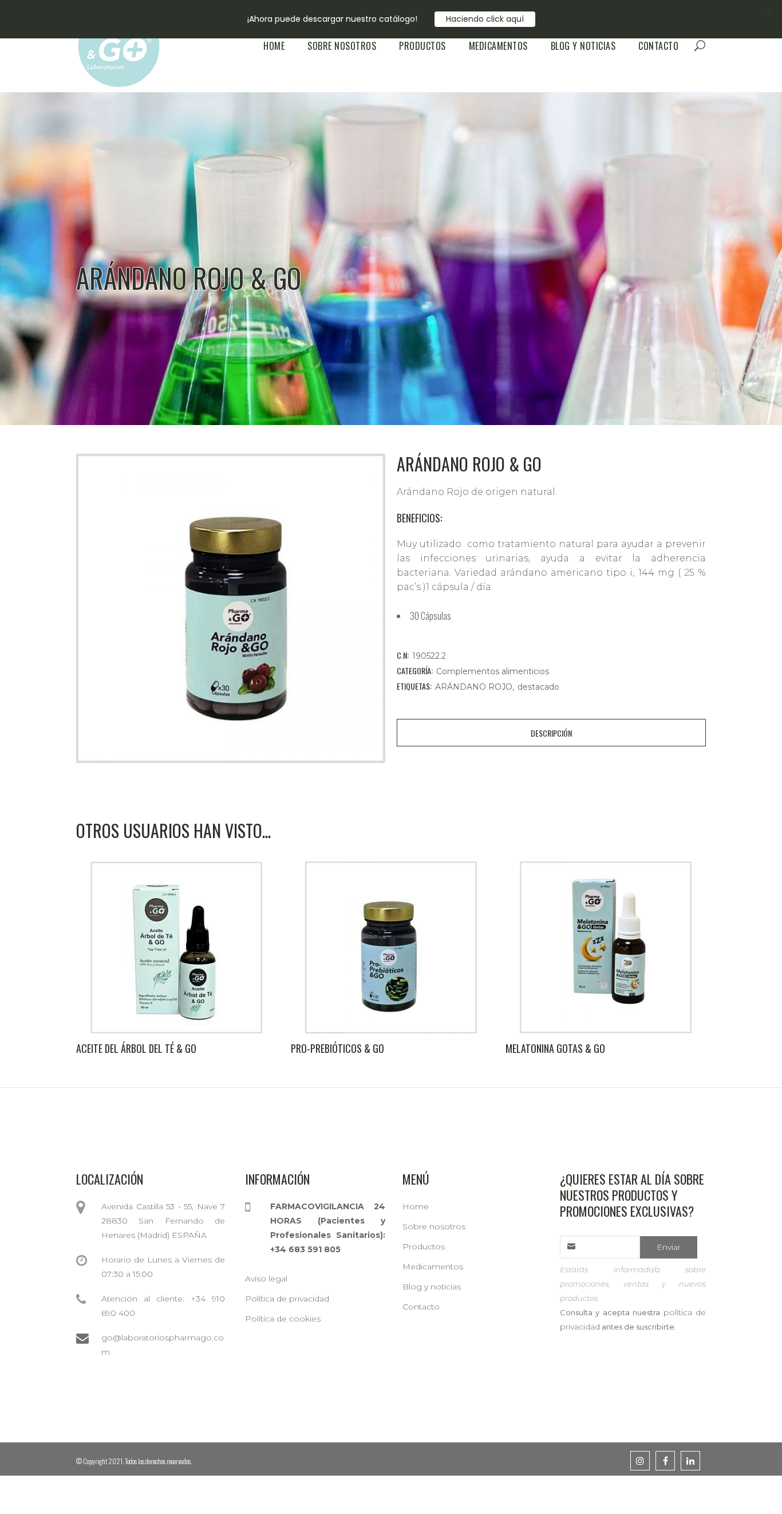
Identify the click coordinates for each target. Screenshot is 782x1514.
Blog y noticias (431, 1286)
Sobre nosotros (433, 1226)
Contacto (421, 1306)
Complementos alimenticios (492, 671)
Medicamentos (432, 1266)
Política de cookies (283, 1319)
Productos (423, 1246)
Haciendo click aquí (485, 19)
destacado (538, 687)
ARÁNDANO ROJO (473, 687)
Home (415, 1206)
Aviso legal (266, 1278)
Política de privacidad (287, 1298)
